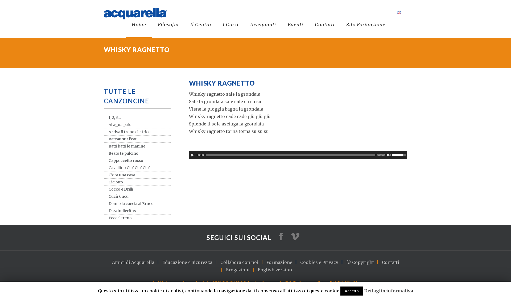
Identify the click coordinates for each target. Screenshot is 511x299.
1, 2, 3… (115, 117)
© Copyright (360, 262)
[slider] (399, 154)
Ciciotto (116, 182)
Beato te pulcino (123, 153)
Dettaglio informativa (388, 290)
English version (275, 269)
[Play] (192, 155)
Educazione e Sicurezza (187, 262)
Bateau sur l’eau (123, 139)
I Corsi (230, 25)
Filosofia (168, 25)
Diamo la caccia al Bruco (131, 203)
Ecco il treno (120, 218)
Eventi (295, 25)
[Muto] (389, 155)
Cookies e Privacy (319, 262)
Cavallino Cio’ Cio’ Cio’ (129, 167)
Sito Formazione (365, 25)
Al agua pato (120, 124)
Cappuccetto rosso (126, 160)
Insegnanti (263, 25)
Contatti (325, 25)
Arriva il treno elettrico (130, 131)
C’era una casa (122, 174)
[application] (298, 155)
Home (139, 25)
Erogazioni (238, 269)
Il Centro (200, 25)
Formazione (279, 262)
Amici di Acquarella (133, 262)
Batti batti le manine (127, 146)
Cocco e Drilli (121, 189)
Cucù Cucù (119, 196)
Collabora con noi (239, 262)
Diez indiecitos (122, 210)
